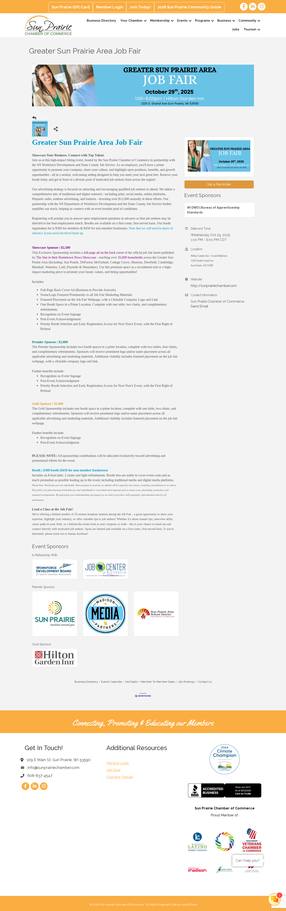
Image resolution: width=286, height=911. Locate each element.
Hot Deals (131, 681)
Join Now (113, 770)
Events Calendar (111, 681)
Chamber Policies (119, 777)
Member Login (109, 7)
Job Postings (186, 681)
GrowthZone (189, 904)
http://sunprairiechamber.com (214, 286)
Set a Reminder (219, 184)
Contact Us (205, 681)
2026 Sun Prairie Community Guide (189, 7)
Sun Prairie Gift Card (71, 7)
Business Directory (101, 20)
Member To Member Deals (158, 681)
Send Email (199, 306)
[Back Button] (34, 118)
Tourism (250, 29)
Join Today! (140, 7)
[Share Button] (55, 128)
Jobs (235, 29)
